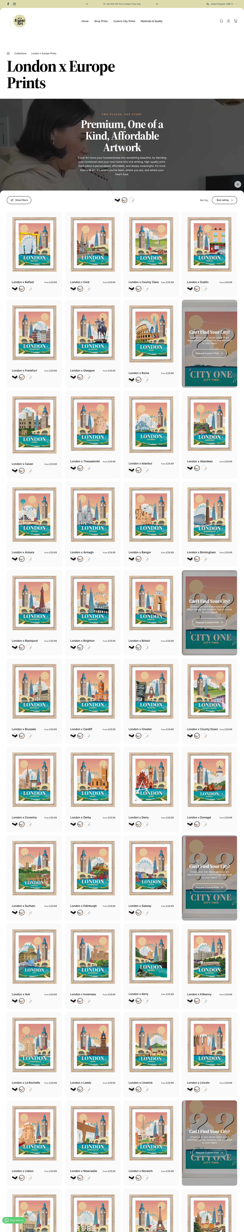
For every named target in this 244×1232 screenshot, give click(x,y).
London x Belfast (23, 282)
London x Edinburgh (83, 906)
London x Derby (80, 817)
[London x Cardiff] (93, 691)
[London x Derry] (151, 779)
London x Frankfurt (24, 370)
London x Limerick (141, 1082)
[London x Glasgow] (93, 332)
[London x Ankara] (34, 514)
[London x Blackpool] (34, 603)
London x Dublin (198, 282)
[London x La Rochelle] (34, 1045)
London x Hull (21, 994)
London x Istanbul (140, 463)
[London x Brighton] (93, 603)
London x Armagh (82, 552)
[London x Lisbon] (34, 1133)
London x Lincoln (198, 1082)
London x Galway (140, 906)
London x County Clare (144, 282)
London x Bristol (139, 640)
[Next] (157, 4)
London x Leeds (80, 1082)
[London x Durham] (34, 868)
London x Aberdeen (200, 461)
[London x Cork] (93, 244)
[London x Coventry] (34, 779)
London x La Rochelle (26, 1082)
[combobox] (222, 4)
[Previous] (87, 4)
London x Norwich (141, 1171)
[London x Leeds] (93, 1045)
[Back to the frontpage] (8, 53)
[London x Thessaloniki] (93, 423)
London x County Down (202, 729)
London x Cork (80, 282)
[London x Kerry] (151, 956)
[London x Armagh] (93, 514)
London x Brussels (24, 729)
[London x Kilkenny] (210, 956)
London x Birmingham (201, 552)
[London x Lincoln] (210, 1045)
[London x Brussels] (34, 691)
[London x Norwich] (151, 1133)
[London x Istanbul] (151, 424)
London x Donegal (199, 817)
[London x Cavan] (34, 425)
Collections (20, 53)
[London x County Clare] (151, 244)
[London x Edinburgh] (93, 868)
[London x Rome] (151, 334)
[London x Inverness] (93, 956)
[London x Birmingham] (210, 514)
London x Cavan (22, 464)
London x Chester (140, 729)
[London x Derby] (93, 779)
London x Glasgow (82, 370)
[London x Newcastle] (93, 1133)
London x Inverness (83, 994)
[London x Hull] (34, 956)
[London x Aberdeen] (210, 423)
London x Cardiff (81, 729)
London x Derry (139, 817)
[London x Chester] (151, 691)
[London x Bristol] (151, 603)
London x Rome (139, 373)
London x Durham (23, 906)
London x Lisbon (23, 1171)
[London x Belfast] (34, 244)
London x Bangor (140, 552)
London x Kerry (138, 994)
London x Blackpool (25, 640)
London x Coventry (24, 817)
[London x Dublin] (210, 244)
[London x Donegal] (210, 779)
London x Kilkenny (199, 994)
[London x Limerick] (151, 1045)
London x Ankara (23, 552)
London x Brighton (82, 640)
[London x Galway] (151, 868)
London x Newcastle (83, 1171)
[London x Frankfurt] (34, 332)
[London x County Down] (210, 691)
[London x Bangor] (151, 514)
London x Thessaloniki (85, 461)
